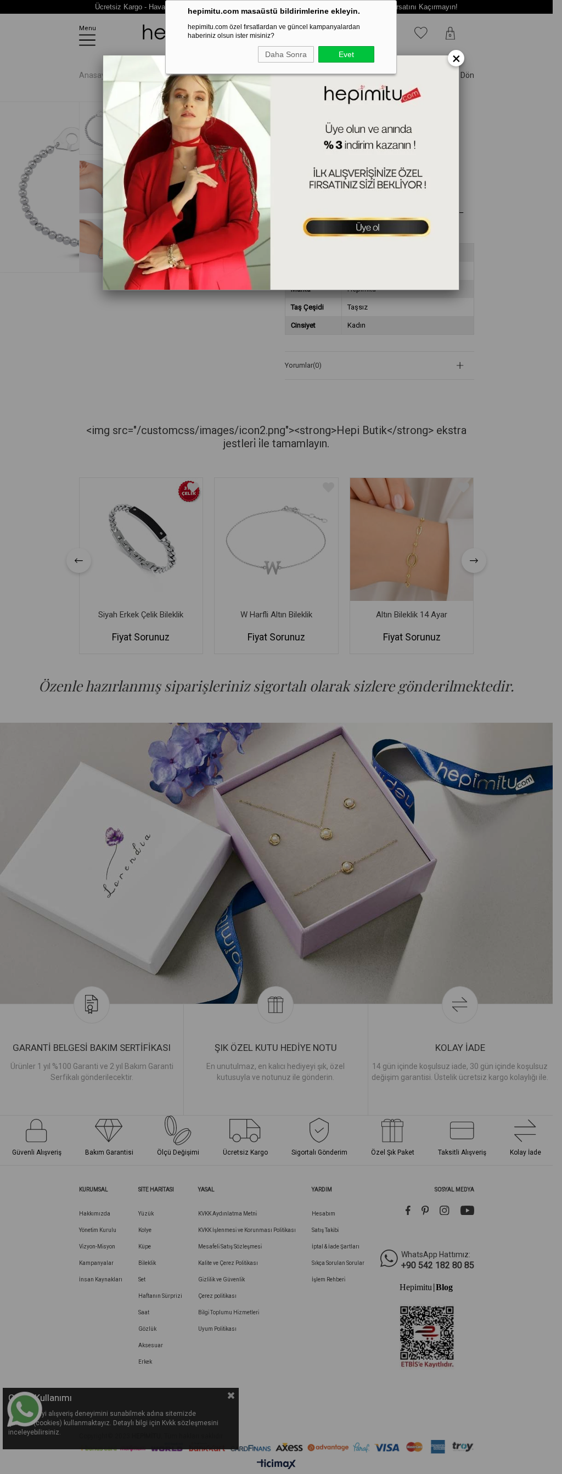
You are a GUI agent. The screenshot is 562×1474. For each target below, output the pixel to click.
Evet (346, 54)
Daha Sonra (286, 54)
